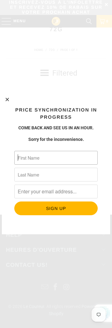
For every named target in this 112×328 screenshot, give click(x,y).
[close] (7, 99)
